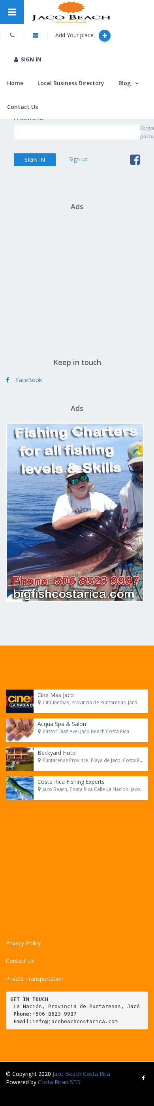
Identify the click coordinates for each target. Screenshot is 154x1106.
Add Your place (75, 35)
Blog (124, 83)
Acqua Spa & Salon (62, 724)
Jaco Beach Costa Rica (81, 1073)
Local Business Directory (71, 83)
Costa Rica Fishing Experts (71, 781)
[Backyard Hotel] (20, 759)
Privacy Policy (23, 943)
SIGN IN (31, 59)
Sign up (78, 159)
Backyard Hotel (57, 752)
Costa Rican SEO (59, 1082)
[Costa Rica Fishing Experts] (20, 788)
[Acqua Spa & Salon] (20, 730)
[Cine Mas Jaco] (20, 701)
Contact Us (22, 107)
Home (15, 83)
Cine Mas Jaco (56, 695)
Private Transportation (35, 978)
